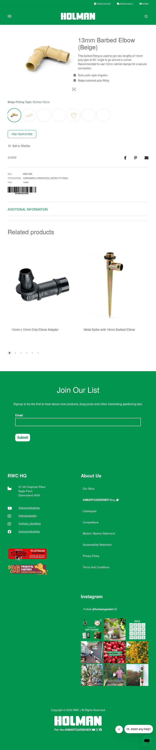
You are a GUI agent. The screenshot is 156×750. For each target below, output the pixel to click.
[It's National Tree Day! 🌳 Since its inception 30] (92, 675)
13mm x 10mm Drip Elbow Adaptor (34, 329)
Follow (99, 609)
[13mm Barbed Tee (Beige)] (59, 115)
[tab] (28, 210)
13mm (26, 182)
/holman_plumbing (29, 523)
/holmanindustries (29, 508)
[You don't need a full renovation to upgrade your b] (92, 652)
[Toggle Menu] (9, 16)
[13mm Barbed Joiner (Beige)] (44, 115)
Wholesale (126, 3)
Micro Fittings (59, 177)
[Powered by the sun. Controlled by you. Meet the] (137, 675)
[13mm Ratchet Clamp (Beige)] (73, 115)
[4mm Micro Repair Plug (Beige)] (88, 115)
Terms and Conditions (96, 567)
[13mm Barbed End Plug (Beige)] (29, 115)
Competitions (91, 522)
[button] (19, 146)
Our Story (88, 488)
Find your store (22, 134)
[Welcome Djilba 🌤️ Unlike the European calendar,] (137, 652)
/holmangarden (27, 515)
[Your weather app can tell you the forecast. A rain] (115, 675)
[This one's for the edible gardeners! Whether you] (115, 652)
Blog (99, 500)
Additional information (28, 209)
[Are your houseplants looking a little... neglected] (115, 629)
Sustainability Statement (97, 544)
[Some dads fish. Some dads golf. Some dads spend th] (92, 629)
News (145, 3)
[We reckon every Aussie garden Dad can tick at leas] (137, 629)
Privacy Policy (91, 556)
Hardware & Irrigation (36, 177)
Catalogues (103, 3)
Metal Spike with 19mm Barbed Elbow (109, 329)
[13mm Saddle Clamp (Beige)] (103, 115)
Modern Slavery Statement (99, 533)
